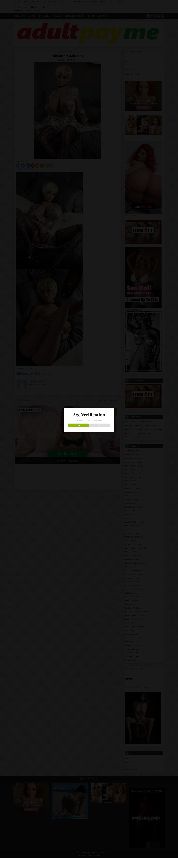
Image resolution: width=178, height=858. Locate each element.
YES (78, 425)
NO (100, 425)
